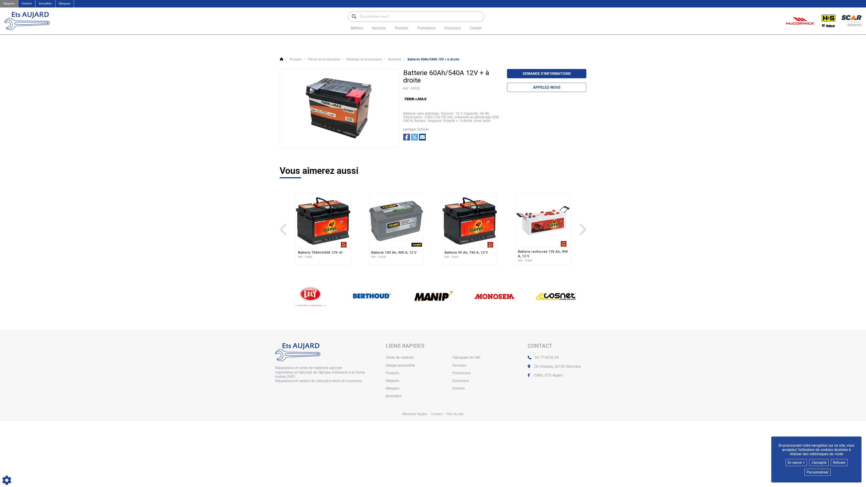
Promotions (426, 28)
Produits (401, 28)
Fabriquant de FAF (466, 357)
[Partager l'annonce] (422, 137)
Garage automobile (400, 365)
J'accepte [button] (819, 462)
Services (459, 365)
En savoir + (796, 462)
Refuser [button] (839, 462)
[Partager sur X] (414, 137)
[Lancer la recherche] (354, 16)
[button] (433, 59)
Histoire (27, 3)
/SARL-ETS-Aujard (547, 375)
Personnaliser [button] (817, 472)
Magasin (9, 3)
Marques (64, 3)
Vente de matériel (400, 357)
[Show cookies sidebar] (6, 480)
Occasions (452, 28)
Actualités (45, 3)
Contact (476, 28)
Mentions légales (415, 414)
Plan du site (455, 414)
